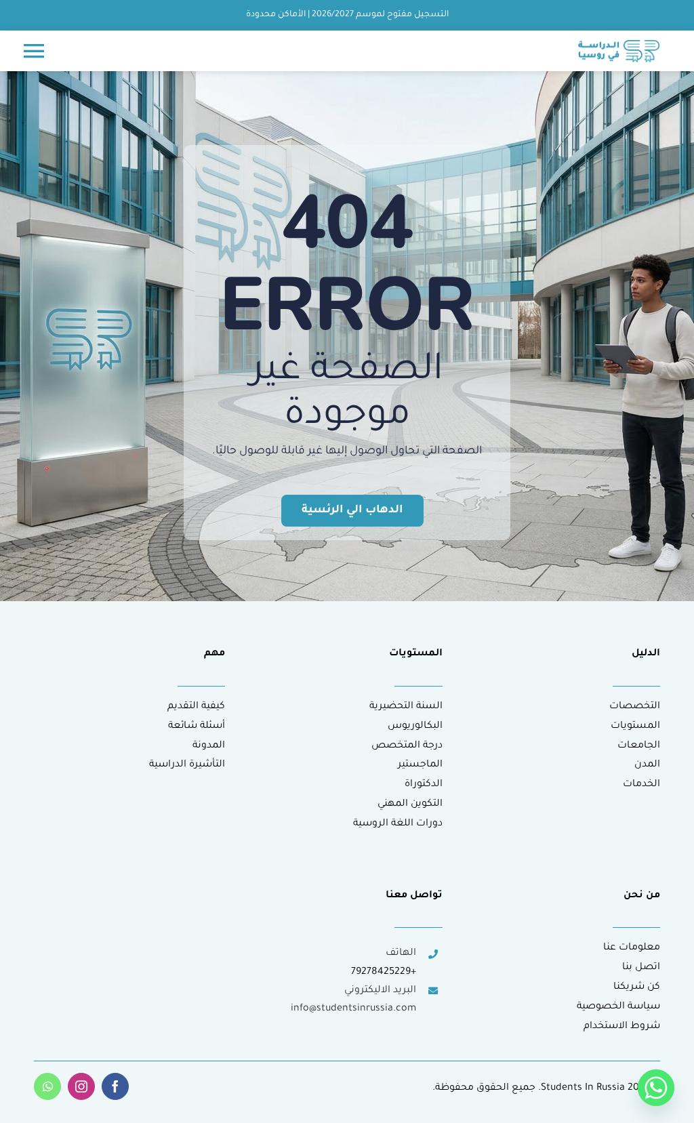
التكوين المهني (410, 804)
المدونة (208, 746)
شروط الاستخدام (622, 1026)
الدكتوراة (424, 784)
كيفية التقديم (196, 706)
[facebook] (115, 1086)
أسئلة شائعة (196, 726)
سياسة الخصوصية (618, 1007)
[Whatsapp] (656, 1087)
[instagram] (81, 1086)
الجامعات (638, 746)
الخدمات (641, 784)
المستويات (635, 726)
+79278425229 (383, 972)
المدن (647, 765)
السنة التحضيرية (406, 706)
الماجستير (420, 765)
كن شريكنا (636, 987)
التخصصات (634, 706)
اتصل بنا (641, 967)
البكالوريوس (415, 726)
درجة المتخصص (407, 746)
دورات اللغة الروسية (398, 824)
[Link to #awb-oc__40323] (33, 50)
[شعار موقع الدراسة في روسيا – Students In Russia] (619, 45)
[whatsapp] (47, 1086)
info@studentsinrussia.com (353, 1009)
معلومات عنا (631, 948)
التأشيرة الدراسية (187, 765)
